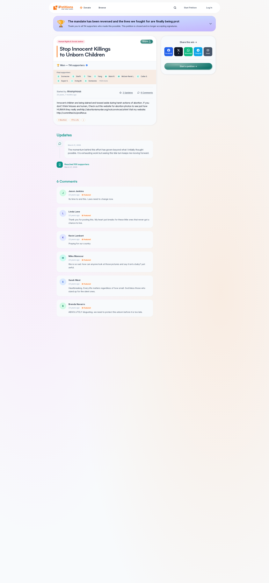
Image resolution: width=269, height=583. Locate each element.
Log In (209, 7)
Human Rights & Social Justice (70, 41)
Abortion (62, 120)
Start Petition (190, 7)
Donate (87, 7)
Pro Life (75, 120)
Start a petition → (188, 66)
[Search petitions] (175, 8)
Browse (102, 7)
